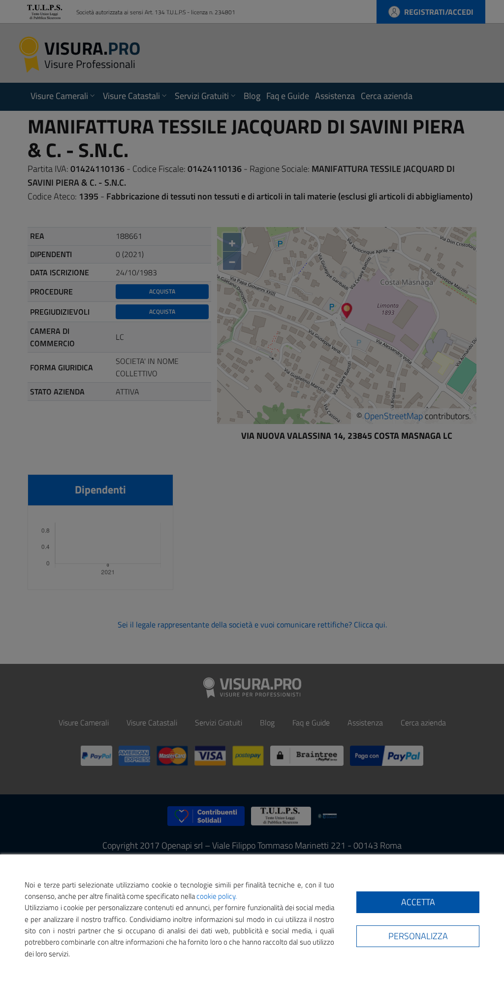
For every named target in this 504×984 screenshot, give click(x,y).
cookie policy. (216, 896)
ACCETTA (418, 902)
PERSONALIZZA (418, 936)
